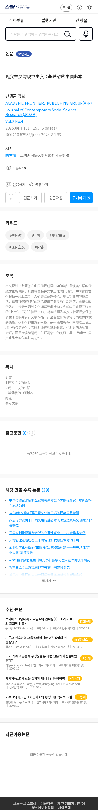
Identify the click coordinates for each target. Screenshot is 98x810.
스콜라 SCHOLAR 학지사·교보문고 (16, 8)
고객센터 (78, 10)
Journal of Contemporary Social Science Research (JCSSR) (40, 112)
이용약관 (47, 803)
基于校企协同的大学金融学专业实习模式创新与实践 (45, 574)
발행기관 (49, 20)
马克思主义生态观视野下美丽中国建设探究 (39, 567)
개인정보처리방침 (71, 803)
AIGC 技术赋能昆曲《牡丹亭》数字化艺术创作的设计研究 (49, 560)
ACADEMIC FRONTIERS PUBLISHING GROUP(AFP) (48, 103)
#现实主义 (58, 235)
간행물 (81, 20)
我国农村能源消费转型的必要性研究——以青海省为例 (47, 532)
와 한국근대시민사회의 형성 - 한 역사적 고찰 (38, 697)
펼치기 (46, 581)
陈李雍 (10, 155)
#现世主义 (17, 246)
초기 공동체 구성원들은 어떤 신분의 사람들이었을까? (41, 658)
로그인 (66, 7)
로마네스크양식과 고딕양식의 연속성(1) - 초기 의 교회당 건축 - (40, 621)
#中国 (35, 235)
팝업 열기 (32, 433)
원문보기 (30, 197)
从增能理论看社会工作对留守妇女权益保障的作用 (44, 540)
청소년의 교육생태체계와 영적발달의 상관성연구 (36, 639)
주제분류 (16, 20)
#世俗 (39, 246)
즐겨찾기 (84, 40)
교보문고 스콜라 (24, 803)
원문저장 (56, 197)
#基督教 (15, 235)
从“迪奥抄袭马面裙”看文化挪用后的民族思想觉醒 (44, 512)
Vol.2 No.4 (14, 121)
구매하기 (79, 197)
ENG (90, 10)
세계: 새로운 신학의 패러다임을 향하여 (35, 678)
